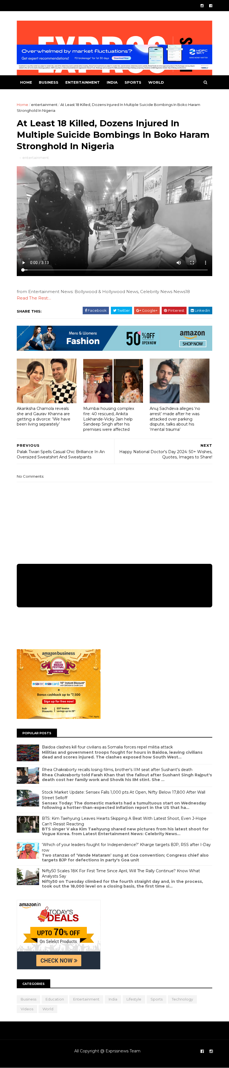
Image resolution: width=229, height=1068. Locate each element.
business (48, 82)
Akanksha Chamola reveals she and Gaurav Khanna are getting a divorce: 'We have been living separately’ (43, 416)
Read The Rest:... (34, 298)
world (156, 82)
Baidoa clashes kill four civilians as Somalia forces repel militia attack (107, 747)
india (112, 82)
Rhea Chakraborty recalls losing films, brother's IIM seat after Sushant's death (117, 769)
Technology (182, 999)
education (55, 999)
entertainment (82, 82)
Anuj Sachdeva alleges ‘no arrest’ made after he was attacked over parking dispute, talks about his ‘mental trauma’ (175, 419)
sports (133, 82)
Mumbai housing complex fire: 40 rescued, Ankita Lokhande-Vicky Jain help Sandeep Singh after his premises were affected (108, 419)
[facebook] (210, 5)
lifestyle (134, 999)
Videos (27, 1009)
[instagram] (202, 5)
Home (26, 82)
